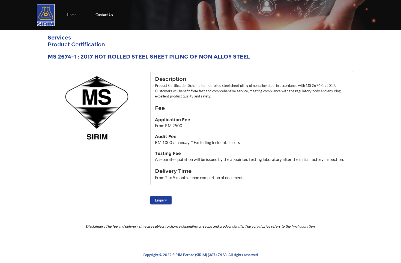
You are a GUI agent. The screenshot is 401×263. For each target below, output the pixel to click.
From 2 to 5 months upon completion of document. (199, 177)
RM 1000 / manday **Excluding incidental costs (197, 142)
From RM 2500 (168, 125)
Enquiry (161, 200)
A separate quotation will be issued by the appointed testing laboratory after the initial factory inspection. (249, 159)
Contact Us (104, 15)
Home (71, 15)
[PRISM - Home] (46, 15)
